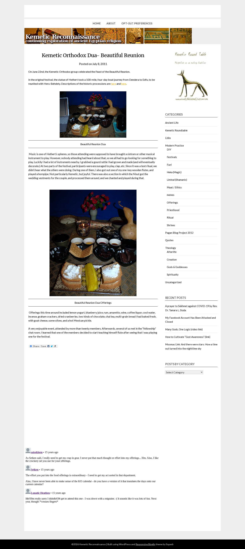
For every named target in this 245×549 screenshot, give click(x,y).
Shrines (171, 225)
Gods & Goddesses (177, 267)
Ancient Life (171, 122)
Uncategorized (173, 282)
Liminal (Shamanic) (177, 179)
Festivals (172, 157)
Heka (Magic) (174, 172)
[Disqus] (93, 401)
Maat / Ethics (174, 187)
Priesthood (173, 210)
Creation (172, 259)
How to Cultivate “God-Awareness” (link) (187, 336)
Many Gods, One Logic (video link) (184, 329)
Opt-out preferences (137, 23)
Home (97, 23)
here (113, 83)
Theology (170, 247)
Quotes (169, 240)
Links (168, 137)
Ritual (170, 217)
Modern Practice (174, 145)
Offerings (172, 202)
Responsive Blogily (145, 544)
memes (170, 194)
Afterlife (171, 251)
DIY (169, 149)
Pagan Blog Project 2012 (179, 232)
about (111, 23)
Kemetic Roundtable (176, 130)
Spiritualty (172, 274)
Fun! (169, 164)
